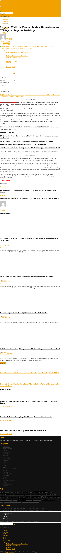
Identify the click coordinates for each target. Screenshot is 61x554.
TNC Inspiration (7, 479)
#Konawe (17, 495)
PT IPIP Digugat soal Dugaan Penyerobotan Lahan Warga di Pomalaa (23, 508)
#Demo (20, 492)
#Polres (49, 497)
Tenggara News (9, 521)
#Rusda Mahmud (5, 500)
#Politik (44, 497)
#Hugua (37, 492)
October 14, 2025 (5, 318)
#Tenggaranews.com (5, 502)
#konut (32, 495)
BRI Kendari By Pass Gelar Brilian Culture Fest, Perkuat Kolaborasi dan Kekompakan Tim (29, 510)
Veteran (5, 485)
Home (1, 23)
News (4, 462)
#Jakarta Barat (50, 492)
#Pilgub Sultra (36, 497)
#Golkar (32, 492)
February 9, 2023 (5, 41)
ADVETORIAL (6, 43)
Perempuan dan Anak (9, 469)
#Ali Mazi (2, 492)
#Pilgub (28, 497)
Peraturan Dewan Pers (13, 61)
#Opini (6, 497)
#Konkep (22, 495)
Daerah (5, 450)
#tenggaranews (48, 500)
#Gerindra (28, 492)
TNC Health (6, 477)
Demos (5, 516)
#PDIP (15, 497)
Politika (5, 19)
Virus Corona (36, 502)
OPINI (4, 33)
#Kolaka (12, 495)
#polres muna (56, 497)
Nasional (5, 460)
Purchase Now (7, 513)
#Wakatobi (18, 502)
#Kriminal (47, 495)
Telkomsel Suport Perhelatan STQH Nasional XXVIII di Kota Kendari (23, 144)
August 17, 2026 (5, 245)
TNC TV (5, 482)
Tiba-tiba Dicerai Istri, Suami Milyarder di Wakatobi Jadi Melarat (23, 431)
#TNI (11, 502)
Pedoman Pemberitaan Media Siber (17, 52)
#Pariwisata (10, 497)
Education (6, 452)
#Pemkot (19, 497)
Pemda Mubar (29, 502)
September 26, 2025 (6, 354)
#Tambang (29, 500)
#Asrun (6, 492)
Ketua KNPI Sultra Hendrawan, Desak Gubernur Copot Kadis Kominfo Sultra (26, 141)
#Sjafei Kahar (14, 500)
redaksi (11, 40)
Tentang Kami (10, 67)
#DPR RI (23, 492)
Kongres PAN (7, 459)
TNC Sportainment (9, 480)
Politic (5, 470)
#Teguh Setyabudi (37, 500)
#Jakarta (43, 492)
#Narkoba (2, 497)
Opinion (5, 467)
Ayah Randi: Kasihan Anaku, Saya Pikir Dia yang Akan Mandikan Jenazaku (26, 417)
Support (5, 518)
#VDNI (13, 502)
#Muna (53, 495)
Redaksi (5, 50)
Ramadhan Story (8, 474)
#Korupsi (38, 495)
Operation (6, 464)
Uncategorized (7, 484)
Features (5, 515)
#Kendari (4, 494)
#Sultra (22, 499)
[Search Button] (14, 80)
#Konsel (27, 495)
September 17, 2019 (6, 434)
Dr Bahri (24, 502)
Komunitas (6, 457)
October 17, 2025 (5, 281)
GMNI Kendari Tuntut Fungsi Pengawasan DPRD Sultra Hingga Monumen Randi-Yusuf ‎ (30, 148)
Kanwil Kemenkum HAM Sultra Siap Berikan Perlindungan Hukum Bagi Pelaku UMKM (29, 373)
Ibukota (6, 23)
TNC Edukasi (6, 475)
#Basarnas (11, 492)
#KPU (43, 495)
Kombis (5, 455)
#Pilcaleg (23, 497)
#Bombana (16, 492)
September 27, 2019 (6, 406)
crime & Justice (7, 448)
